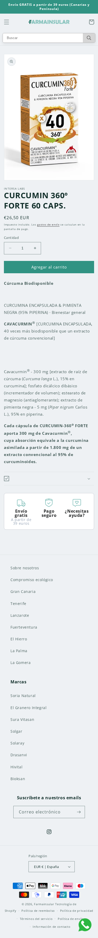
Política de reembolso (38, 911)
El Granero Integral (28, 707)
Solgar (16, 731)
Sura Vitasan (22, 719)
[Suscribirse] (79, 812)
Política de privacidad (76, 911)
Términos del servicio (36, 919)
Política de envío (70, 919)
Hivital (16, 766)
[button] (6, 22)
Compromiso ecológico (31, 579)
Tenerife (18, 603)
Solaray (17, 743)
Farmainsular (44, 904)
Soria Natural (23, 695)
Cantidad (11, 237)
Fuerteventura (23, 627)
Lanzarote (19, 615)
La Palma (18, 650)
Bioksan (17, 778)
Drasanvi (18, 754)
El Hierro (18, 638)
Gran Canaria (23, 591)
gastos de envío (48, 224)
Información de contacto (51, 927)
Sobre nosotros (24, 567)
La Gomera (20, 662)
